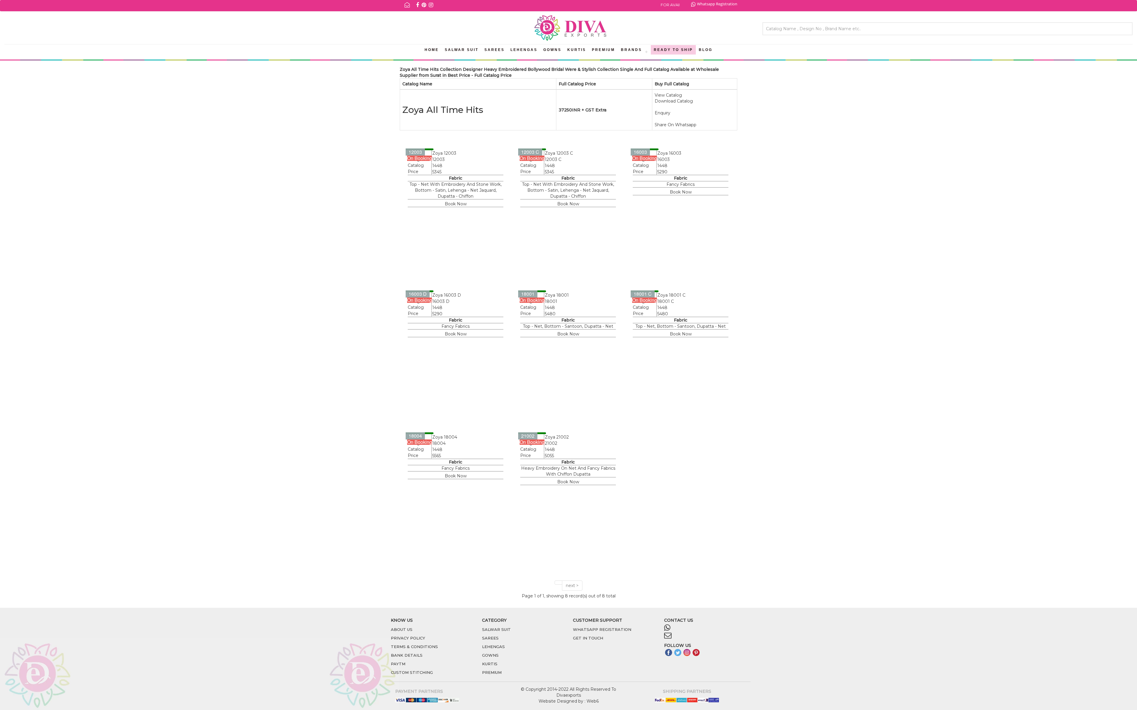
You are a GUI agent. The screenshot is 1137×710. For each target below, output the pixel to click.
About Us (401, 629)
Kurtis (576, 50)
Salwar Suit (461, 50)
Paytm (398, 663)
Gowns (552, 50)
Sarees (494, 50)
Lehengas (523, 50)
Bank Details (407, 655)
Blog (705, 50)
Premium (603, 50)
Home (432, 50)
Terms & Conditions (414, 646)
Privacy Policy (408, 638)
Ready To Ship (673, 50)
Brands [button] (631, 50)
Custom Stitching (412, 672)
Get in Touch (588, 638)
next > (572, 585)
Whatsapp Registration (717, 4)
